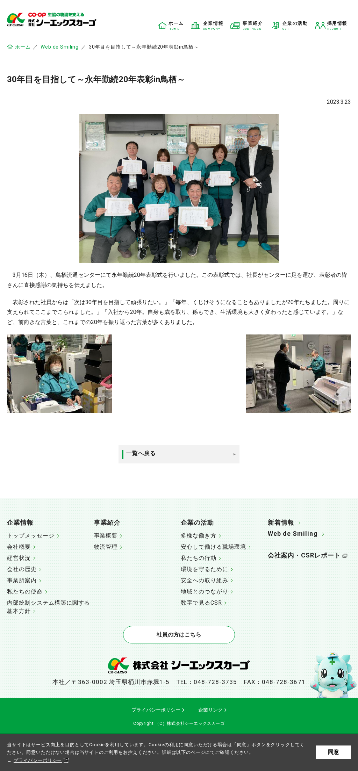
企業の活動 (197, 522)
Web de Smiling (60, 47)
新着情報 (281, 522)
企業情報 (20, 522)
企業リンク (210, 710)
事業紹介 (107, 522)
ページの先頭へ (346, 519)
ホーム (22, 47)
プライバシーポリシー (38, 760)
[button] (49, 523)
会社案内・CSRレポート (304, 555)
